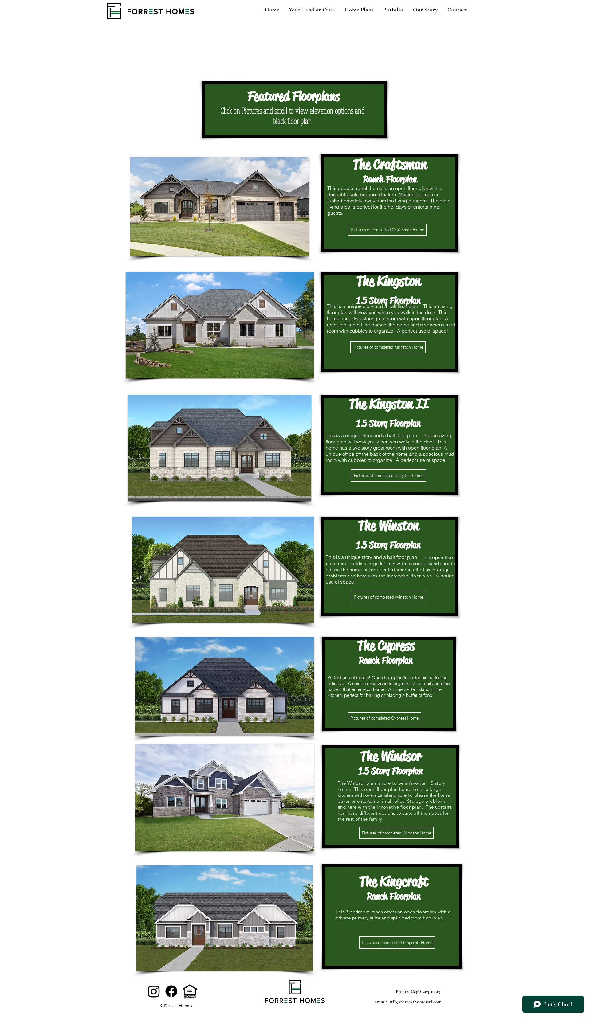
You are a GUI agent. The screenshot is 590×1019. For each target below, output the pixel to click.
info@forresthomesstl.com (415, 1002)
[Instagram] (154, 991)
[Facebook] (171, 991)
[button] (219, 206)
